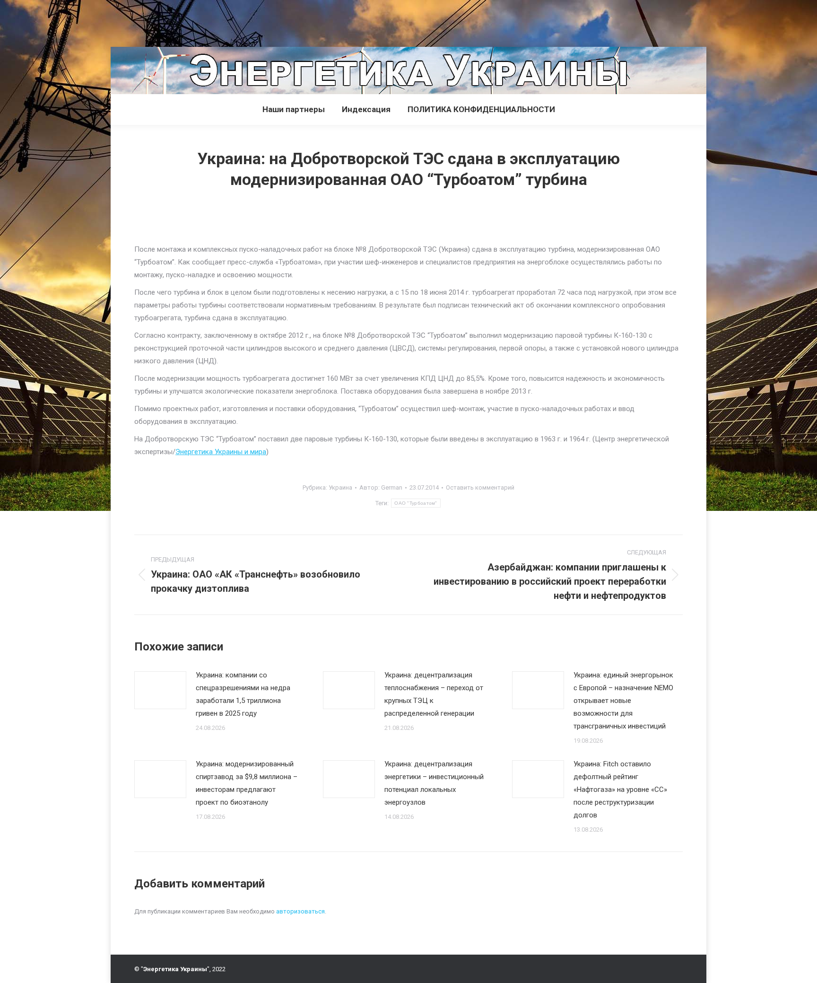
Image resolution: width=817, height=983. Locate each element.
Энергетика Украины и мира (220, 452)
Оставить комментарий (480, 487)
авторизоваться (300, 911)
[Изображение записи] (160, 690)
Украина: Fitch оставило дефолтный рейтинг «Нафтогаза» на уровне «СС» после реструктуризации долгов (620, 789)
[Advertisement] (172, 21)
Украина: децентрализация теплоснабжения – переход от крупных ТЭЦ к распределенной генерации (433, 694)
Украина (340, 487)
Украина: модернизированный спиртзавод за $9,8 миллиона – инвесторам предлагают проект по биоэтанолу (246, 783)
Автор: (380, 487)
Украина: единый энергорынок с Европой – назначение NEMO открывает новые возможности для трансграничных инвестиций (623, 700)
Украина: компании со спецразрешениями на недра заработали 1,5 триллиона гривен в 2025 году (243, 694)
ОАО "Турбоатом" (415, 503)
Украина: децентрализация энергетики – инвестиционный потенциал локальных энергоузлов (434, 783)
